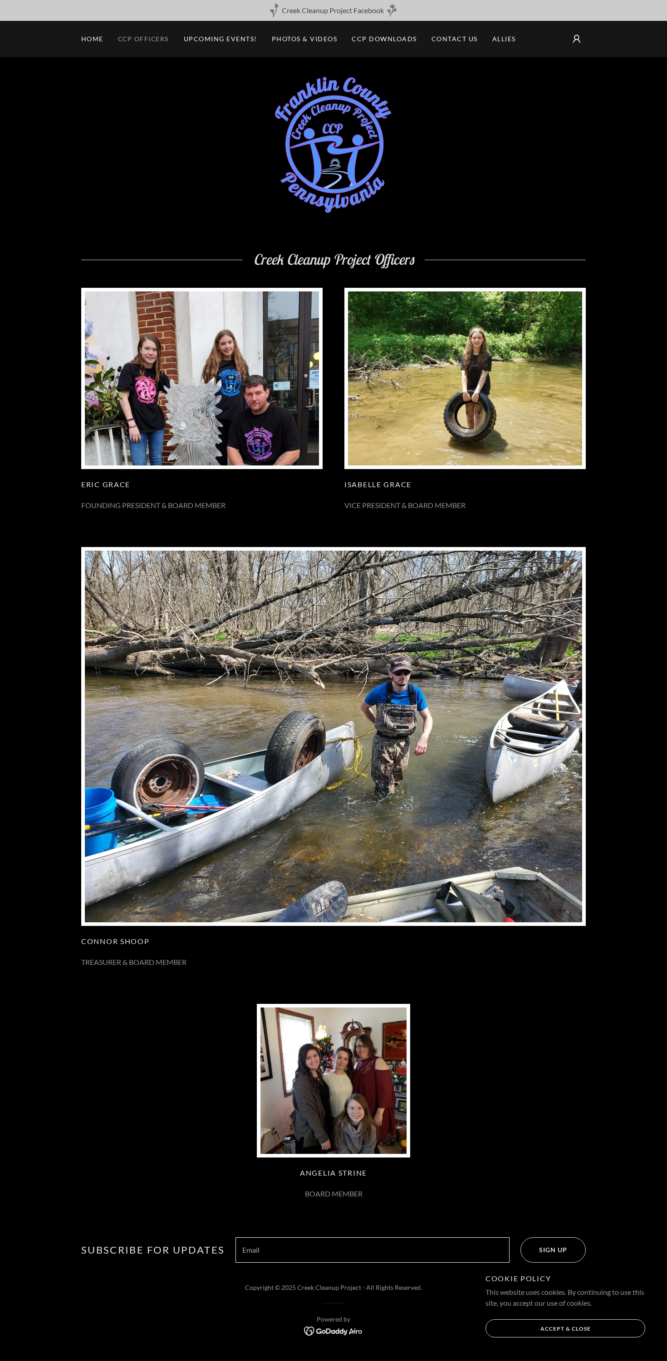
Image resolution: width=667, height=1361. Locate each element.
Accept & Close (565, 1328)
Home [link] (92, 39)
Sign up (553, 1250)
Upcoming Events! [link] (220, 39)
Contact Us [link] (455, 39)
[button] (577, 39)
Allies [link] (504, 39)
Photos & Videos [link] (304, 39)
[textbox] (372, 1250)
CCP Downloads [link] (384, 39)
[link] (333, 143)
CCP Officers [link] (143, 39)
